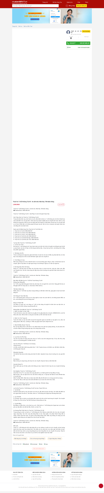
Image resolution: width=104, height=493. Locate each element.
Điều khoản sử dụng (37, 476)
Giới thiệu (15, 474)
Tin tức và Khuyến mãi (18, 476)
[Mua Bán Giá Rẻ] (19, 2)
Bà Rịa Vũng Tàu (57, 2)
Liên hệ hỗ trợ (16, 479)
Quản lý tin (69, 2)
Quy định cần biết (36, 474)
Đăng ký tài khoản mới (57, 474)
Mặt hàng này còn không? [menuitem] (20, 438)
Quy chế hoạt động (37, 479)
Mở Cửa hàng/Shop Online (58, 476)
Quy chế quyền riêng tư (76, 474)
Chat (79, 2)
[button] (81, 32)
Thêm (86, 2)
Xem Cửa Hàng (86, 31)
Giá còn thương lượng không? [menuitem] (37, 438)
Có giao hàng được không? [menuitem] (54, 438)
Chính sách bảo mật (75, 476)
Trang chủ (45, 2)
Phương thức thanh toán (57, 479)
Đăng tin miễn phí (81, 5)
